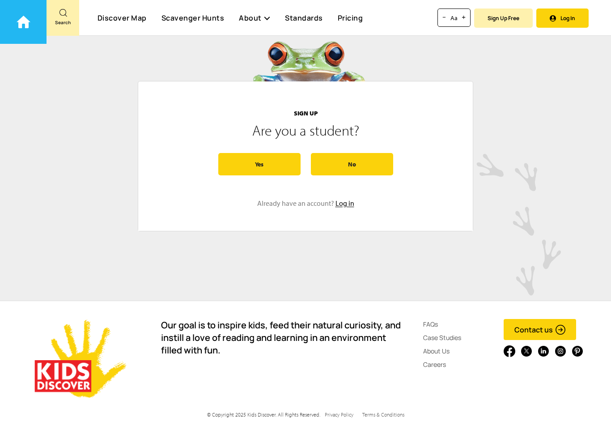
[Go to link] (23, 22)
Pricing (350, 18)
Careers (434, 364)
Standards (304, 18)
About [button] (250, 18)
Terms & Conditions (383, 414)
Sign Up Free (503, 18)
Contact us (533, 330)
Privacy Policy (339, 414)
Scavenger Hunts (193, 18)
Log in (344, 203)
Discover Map (122, 18)
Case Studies (442, 337)
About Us (436, 351)
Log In (567, 18)
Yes (259, 164)
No (352, 164)
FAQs (430, 324)
